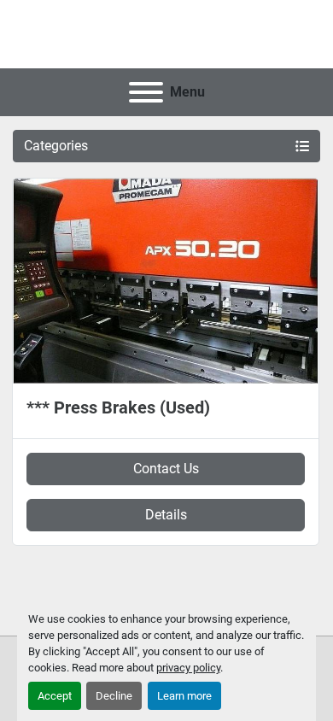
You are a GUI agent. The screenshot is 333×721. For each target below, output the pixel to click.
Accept (55, 695)
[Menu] (146, 92)
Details (166, 515)
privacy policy (188, 667)
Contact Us (166, 468)
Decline (114, 695)
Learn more (184, 695)
